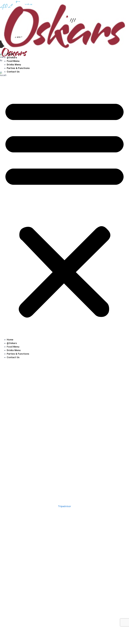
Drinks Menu (14, 64)
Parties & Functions (18, 68)
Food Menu (13, 61)
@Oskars (12, 57)
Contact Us (13, 71)
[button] (64, 207)
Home (10, 54)
